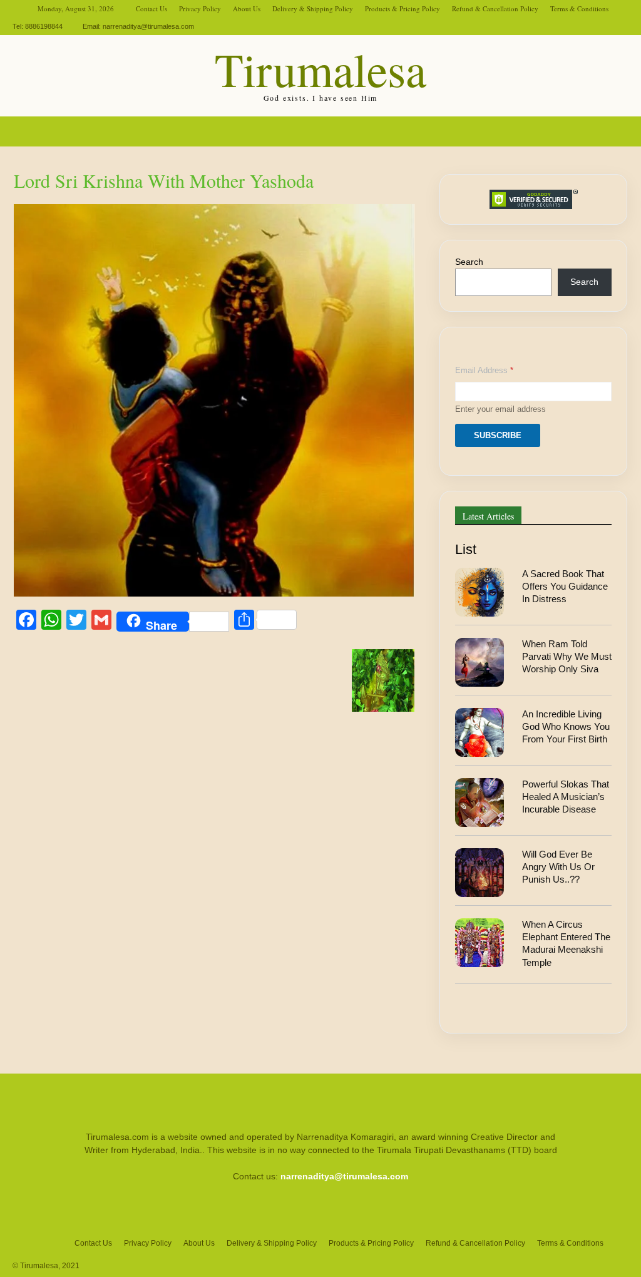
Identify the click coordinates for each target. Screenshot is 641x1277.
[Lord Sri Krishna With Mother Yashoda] (214, 593)
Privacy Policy (200, 8)
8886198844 (44, 26)
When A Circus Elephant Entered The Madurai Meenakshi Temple (566, 943)
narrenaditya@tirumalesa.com (148, 26)
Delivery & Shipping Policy (312, 8)
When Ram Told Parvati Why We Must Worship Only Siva (567, 656)
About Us (246, 8)
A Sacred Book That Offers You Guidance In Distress (565, 586)
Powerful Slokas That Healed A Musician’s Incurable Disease (565, 797)
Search (469, 262)
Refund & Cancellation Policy (495, 8)
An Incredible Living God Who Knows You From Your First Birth (566, 727)
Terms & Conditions (579, 8)
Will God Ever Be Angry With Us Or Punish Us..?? (558, 867)
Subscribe (497, 435)
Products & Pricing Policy (402, 8)
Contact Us (151, 8)
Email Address (484, 370)
